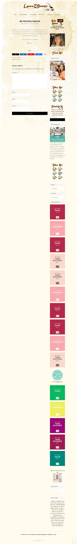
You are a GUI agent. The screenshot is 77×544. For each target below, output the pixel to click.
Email (13, 99)
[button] (63, 13)
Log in (54, 534)
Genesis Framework (42, 534)
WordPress (50, 534)
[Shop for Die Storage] (57, 127)
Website (14, 106)
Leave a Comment (35, 23)
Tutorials (18, 57)
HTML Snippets (34, 540)
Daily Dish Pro (33, 534)
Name (14, 92)
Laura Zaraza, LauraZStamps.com (38, 6)
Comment (15, 72)
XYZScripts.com (42, 540)
